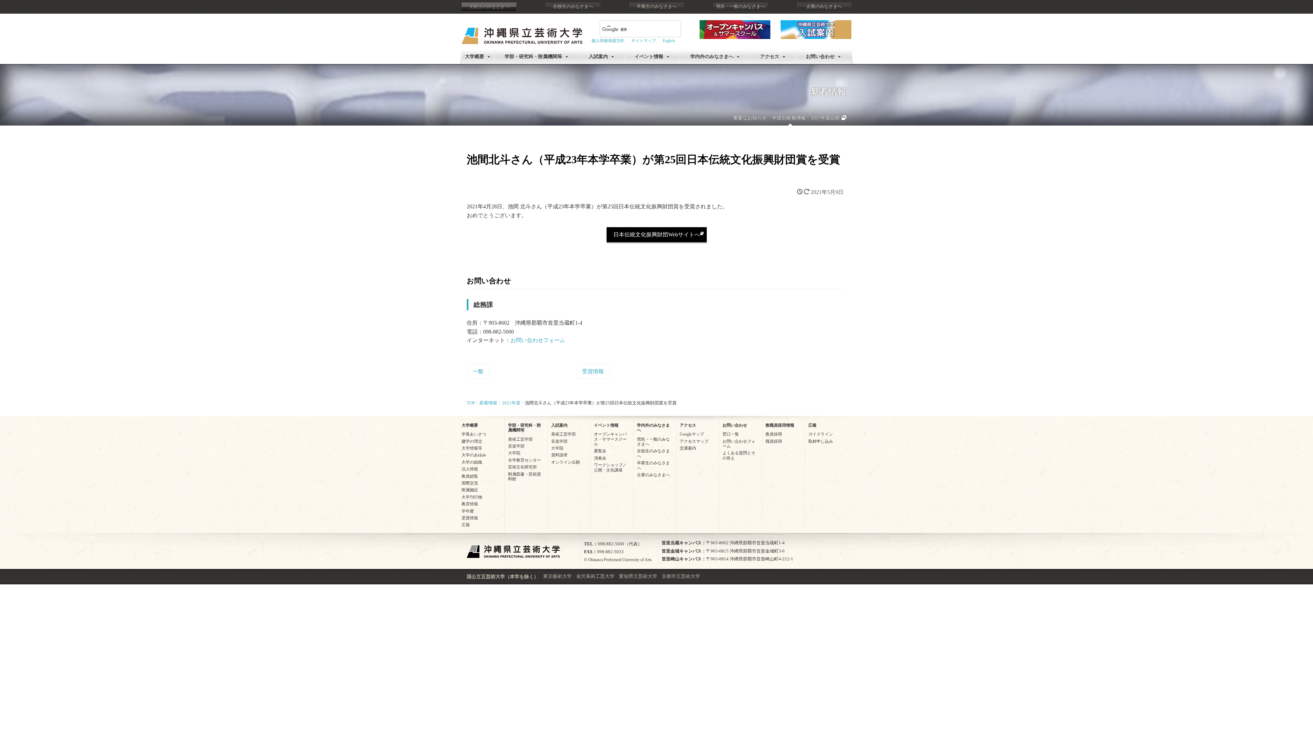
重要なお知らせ (750, 117)
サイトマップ (643, 40)
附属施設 (470, 490)
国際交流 (470, 483)
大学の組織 (472, 462)
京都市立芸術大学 (681, 576)
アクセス (769, 56)
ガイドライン (820, 434)
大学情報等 (472, 448)
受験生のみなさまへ (489, 6)
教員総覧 (470, 476)
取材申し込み (820, 441)
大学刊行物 (472, 497)
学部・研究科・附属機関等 (533, 56)
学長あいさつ (474, 434)
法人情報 (470, 469)
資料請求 (559, 455)
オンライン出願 (565, 462)
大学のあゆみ (474, 455)
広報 (466, 524)
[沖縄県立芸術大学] (522, 31)
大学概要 (474, 56)
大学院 (514, 453)
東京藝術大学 (557, 576)
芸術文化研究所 (522, 467)
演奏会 (600, 458)
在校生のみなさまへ (573, 6)
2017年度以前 (825, 117)
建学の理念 (472, 441)
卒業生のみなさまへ (657, 6)
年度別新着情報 (789, 117)
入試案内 (598, 56)
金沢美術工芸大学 (595, 576)
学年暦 (468, 511)
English (669, 40)
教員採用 (774, 434)
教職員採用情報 (780, 425)
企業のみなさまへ (824, 6)
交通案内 (688, 448)
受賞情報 (593, 371)
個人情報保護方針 (608, 40)
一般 (478, 371)
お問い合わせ (820, 56)
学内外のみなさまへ (711, 56)
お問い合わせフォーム (537, 340)
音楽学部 (516, 446)
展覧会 (600, 451)
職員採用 (774, 441)
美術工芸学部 (520, 439)
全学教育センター (524, 460)
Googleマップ (692, 434)
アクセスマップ (694, 441)
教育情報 (470, 504)
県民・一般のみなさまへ (740, 6)
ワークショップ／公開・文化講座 (610, 467)
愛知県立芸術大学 (638, 576)
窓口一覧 (730, 434)
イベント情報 (649, 56)
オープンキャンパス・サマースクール (610, 439)
